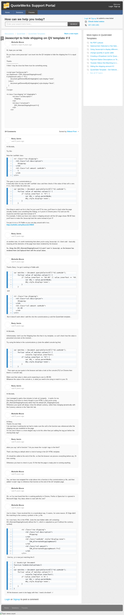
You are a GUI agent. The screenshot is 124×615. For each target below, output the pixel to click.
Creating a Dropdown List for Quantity (104, 56)
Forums (32, 12)
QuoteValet (21, 34)
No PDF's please (96, 43)
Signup (93, 18)
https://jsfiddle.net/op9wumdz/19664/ (20, 225)
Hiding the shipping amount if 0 (102, 66)
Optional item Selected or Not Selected (105, 46)
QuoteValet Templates (36, 34)
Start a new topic (71, 34)
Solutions (19, 12)
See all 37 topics (96, 73)
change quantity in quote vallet (102, 53)
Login (86, 18)
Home (7, 12)
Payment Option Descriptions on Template (106, 59)
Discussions (9, 34)
